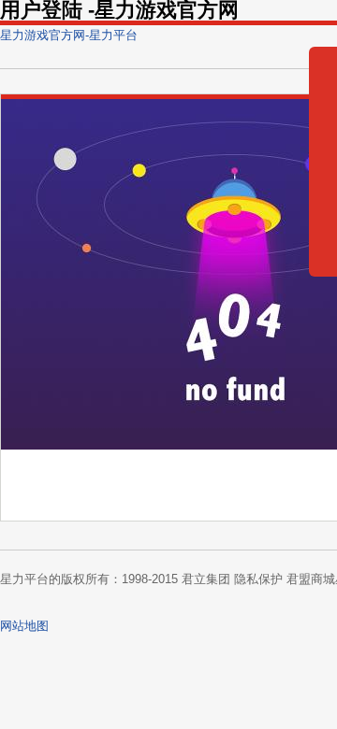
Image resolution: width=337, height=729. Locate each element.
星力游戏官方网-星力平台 (69, 35)
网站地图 (24, 626)
